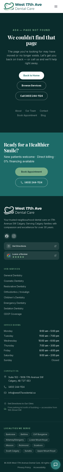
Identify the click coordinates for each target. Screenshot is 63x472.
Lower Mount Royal (38, 440)
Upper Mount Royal (46, 451)
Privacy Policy (24, 467)
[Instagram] (14, 236)
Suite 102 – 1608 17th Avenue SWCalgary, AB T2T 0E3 (25, 379)
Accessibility (39, 467)
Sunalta (28, 451)
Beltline (24, 434)
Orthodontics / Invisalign (16, 292)
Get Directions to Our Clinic (21, 403)
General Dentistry (13, 275)
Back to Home (31, 75)
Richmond (23, 445)
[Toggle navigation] (56, 6)
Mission (9, 445)
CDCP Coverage (13, 314)
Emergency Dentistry (15, 303)
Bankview (10, 434)
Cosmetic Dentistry (14, 281)
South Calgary (12, 451)
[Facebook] (7, 236)
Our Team (30, 110)
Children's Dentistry (14, 297)
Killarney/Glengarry (15, 440)
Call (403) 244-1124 (31, 95)
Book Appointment (27, 115)
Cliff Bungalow (40, 434)
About (18, 110)
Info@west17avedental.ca (22, 392)
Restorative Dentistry (15, 286)
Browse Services (31, 85)
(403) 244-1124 (33, 182)
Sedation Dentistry (13, 308)
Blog (43, 115)
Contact (44, 110)
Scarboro (38, 445)
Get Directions (19, 246)
